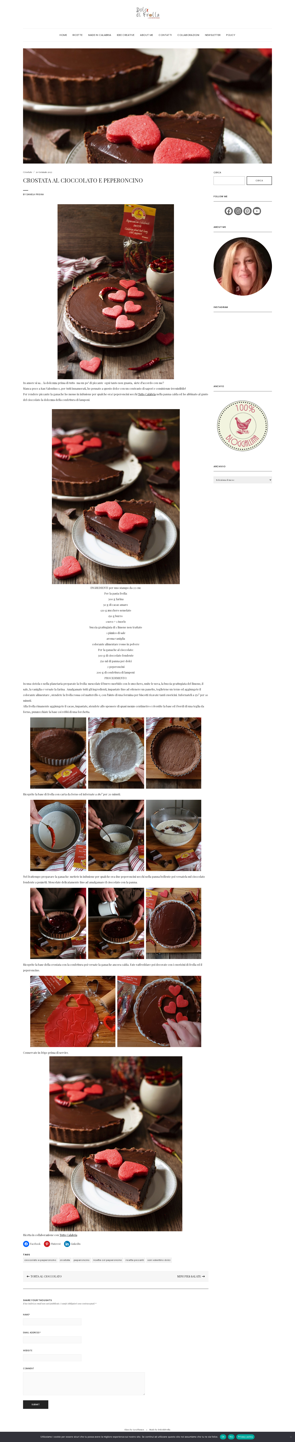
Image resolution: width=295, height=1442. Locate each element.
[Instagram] (238, 211)
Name (26, 1314)
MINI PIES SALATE (189, 1276)
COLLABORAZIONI (188, 35)
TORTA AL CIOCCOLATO (46, 1276)
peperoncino (82, 1260)
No (231, 1436)
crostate (65, 1260)
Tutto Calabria (147, 394)
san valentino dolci (159, 1260)
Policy (230, 35)
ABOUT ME (146, 35)
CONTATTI (165, 35)
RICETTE (78, 35)
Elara (127, 1429)
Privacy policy (245, 1436)
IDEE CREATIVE (126, 35)
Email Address (32, 1332)
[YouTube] (257, 211)
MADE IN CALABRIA (99, 35)
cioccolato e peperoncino (40, 1260)
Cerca (217, 172)
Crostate (27, 172)
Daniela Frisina (35, 194)
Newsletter (213, 35)
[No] (290, 1437)
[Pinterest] (247, 211)
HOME (63, 35)
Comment (28, 1368)
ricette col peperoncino (107, 1260)
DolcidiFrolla (164, 1429)
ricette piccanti (135, 1260)
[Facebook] (229, 211)
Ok (223, 1436)
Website (27, 1350)
